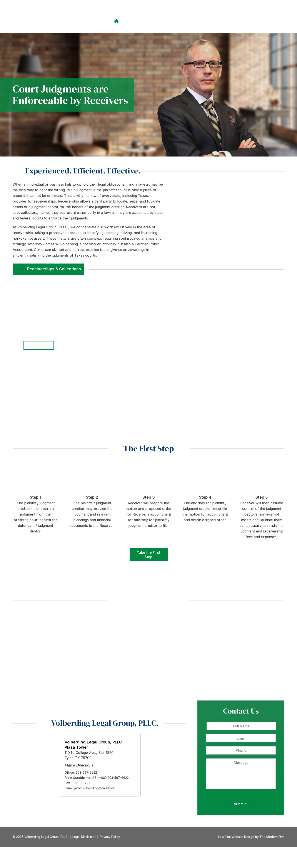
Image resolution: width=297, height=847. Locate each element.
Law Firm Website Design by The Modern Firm (251, 837)
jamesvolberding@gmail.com (256, 11)
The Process (199, 21)
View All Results (148, 667)
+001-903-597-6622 (114, 777)
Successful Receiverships (234, 21)
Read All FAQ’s (39, 345)
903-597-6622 (208, 11)
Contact (276, 21)
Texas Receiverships (167, 21)
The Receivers (134, 21)
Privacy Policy (110, 837)
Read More (54, 634)
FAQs (263, 21)
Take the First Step (148, 554)
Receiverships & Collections (54, 269)
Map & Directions (79, 765)
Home (117, 21)
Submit (240, 804)
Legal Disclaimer (84, 837)
